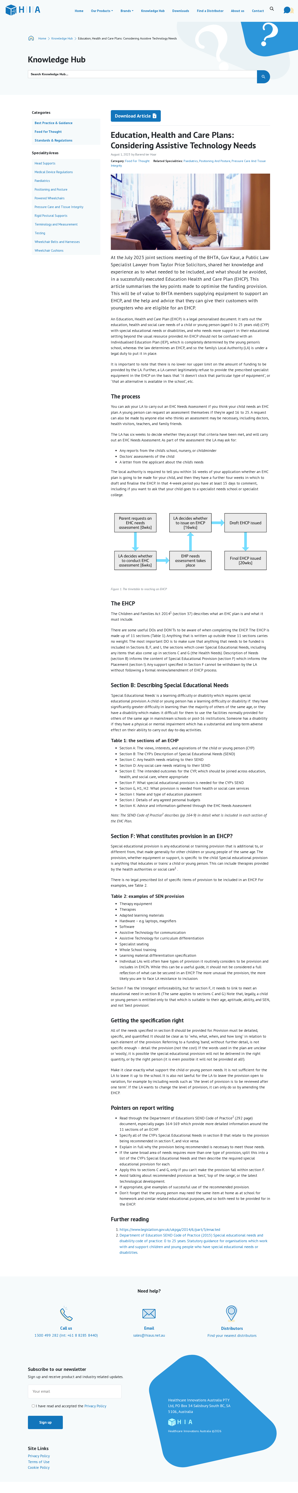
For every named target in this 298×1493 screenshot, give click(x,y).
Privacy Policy (95, 1405)
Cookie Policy (39, 1467)
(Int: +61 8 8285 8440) (79, 1335)
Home (42, 38)
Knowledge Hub (62, 38)
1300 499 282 (47, 1335)
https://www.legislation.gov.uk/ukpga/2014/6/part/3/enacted (170, 1229)
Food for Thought (137, 161)
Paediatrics (191, 161)
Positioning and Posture (214, 161)
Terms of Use (39, 1461)
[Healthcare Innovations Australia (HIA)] (23, 10)
